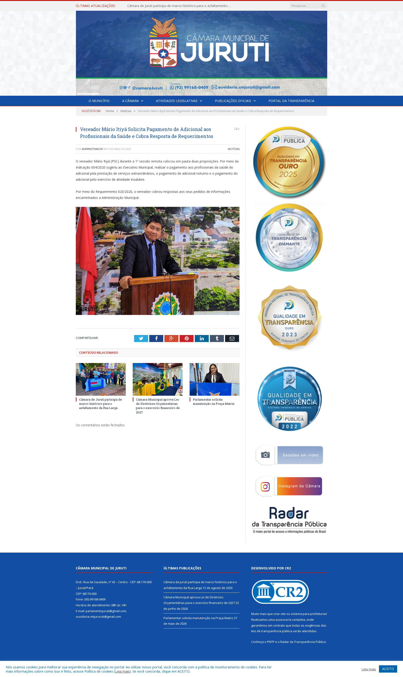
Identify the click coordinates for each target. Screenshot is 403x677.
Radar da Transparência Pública (303, 642)
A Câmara (130, 101)
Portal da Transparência (291, 101)
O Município (99, 101)
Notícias (234, 149)
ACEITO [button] (388, 668)
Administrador (92, 149)
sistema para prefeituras (308, 614)
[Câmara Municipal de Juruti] (201, 52)
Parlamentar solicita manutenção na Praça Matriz (214, 401)
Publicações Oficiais (233, 101)
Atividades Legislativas (177, 101)
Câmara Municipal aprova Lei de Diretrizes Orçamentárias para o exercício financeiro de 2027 (181, 6)
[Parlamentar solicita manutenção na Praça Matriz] (215, 379)
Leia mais (122, 671)
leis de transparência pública (271, 631)
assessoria (283, 619)
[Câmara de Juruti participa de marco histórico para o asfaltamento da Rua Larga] (101, 379)
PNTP (270, 642)
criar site (280, 614)
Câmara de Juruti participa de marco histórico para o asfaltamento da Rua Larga (100, 403)
